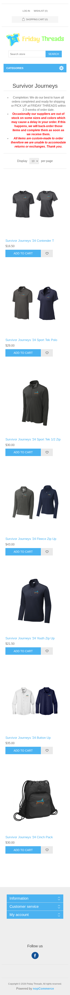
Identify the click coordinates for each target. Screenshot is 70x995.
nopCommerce (43, 988)
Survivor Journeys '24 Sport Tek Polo (31, 340)
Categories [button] (14, 68)
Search (53, 54)
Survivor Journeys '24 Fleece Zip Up (30, 539)
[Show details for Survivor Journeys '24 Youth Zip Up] (35, 601)
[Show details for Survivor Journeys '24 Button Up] (35, 701)
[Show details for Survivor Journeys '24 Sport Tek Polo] (35, 303)
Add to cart (23, 253)
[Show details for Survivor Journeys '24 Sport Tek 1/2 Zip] (35, 402)
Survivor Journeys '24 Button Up (28, 738)
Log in (26, 11)
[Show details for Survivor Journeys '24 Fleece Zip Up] (35, 502)
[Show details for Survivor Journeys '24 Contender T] (35, 204)
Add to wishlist (47, 253)
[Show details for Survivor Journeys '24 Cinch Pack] (35, 800)
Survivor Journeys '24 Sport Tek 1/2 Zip (32, 439)
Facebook (35, 955)
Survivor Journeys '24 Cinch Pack (29, 837)
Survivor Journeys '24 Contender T (29, 240)
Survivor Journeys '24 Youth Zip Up (30, 638)
